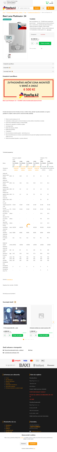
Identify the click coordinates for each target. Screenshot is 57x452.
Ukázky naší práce (10, 381)
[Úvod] (9, 8)
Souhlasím (33, 443)
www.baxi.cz (10, 279)
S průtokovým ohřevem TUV (34, 12)
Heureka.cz (8, 425)
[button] (23, 339)
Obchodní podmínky (10, 386)
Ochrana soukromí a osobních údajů (14, 388)
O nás (7, 378)
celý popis (49, 30)
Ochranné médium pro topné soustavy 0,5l (40, 328)
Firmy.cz (8, 428)
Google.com (9, 432)
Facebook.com (9, 430)
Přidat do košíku (45, 43)
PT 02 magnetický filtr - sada (11, 328)
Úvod (4, 12)
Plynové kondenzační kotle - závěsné (15, 12)
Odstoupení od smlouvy (11, 384)
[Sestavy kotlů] (16, 168)
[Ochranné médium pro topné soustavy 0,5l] (41, 316)
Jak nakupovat (9, 379)
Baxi (25, 12)
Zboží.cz (8, 427)
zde (34, 448)
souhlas (22, 437)
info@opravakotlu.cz (36, 431)
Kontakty (8, 383)
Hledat (37, 8)
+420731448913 (11, 3)
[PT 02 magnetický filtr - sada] (15, 316)
